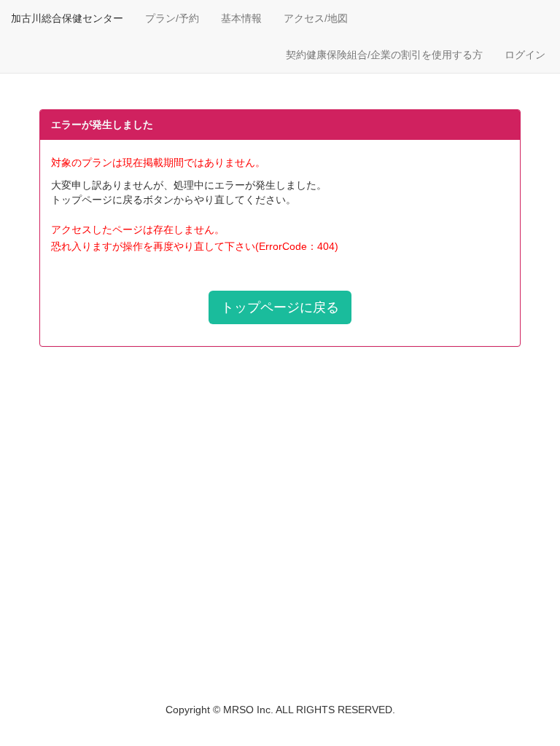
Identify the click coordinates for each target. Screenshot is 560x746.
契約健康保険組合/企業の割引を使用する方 (384, 54)
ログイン (525, 54)
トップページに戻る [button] (280, 307)
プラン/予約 (172, 18)
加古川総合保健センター (67, 18)
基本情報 (241, 18)
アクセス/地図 (316, 18)
